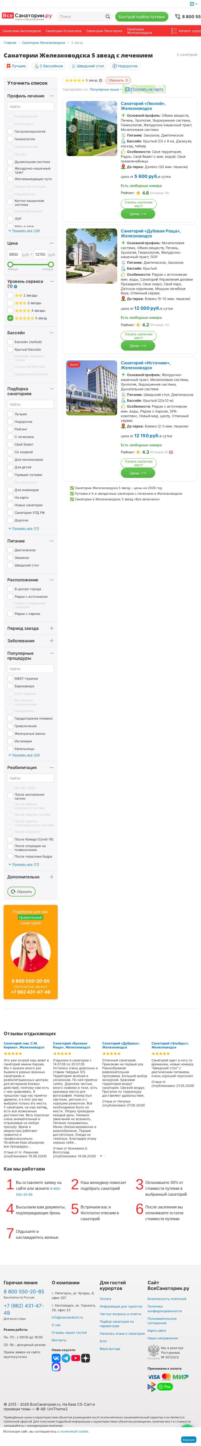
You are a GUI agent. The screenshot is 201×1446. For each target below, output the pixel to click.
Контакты (59, 1340)
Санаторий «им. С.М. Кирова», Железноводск (24, 1045)
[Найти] (107, 16)
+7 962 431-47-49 (30, 992)
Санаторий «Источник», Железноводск (146, 365)
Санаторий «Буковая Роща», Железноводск (71, 1045)
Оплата (105, 1299)
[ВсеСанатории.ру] (27, 16)
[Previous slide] (72, 129)
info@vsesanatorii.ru (67, 1317)
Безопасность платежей (167, 1299)
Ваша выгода (110, 1349)
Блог (103, 1341)
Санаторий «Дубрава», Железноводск (121, 1045)
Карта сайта (157, 1330)
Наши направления (163, 1338)
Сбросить (116, 80)
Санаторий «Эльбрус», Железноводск (170, 1045)
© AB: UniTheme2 (52, 1409)
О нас (56, 1325)
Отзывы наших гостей (69, 1332)
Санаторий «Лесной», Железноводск (143, 106)
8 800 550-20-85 (31, 981)
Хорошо (188, 1440)
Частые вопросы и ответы (120, 1314)
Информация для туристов (121, 1306)
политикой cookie (74, 1431)
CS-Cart (84, 1404)
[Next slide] (111, 129)
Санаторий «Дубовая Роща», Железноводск (151, 233)
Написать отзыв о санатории (122, 1333)
